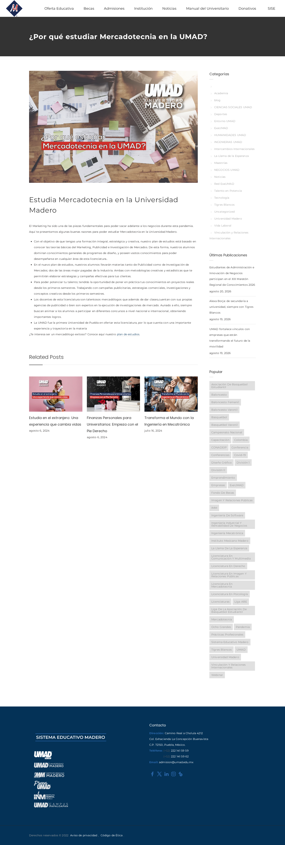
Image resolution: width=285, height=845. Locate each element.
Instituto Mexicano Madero (229, 540)
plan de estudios (128, 334)
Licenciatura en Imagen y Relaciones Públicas (229, 575)
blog (217, 100)
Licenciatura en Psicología (229, 594)
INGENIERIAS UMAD (228, 142)
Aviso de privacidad (83, 835)
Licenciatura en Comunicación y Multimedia (231, 557)
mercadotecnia (221, 619)
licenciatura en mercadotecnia (221, 585)
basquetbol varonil (224, 425)
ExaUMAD (221, 128)
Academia (221, 93)
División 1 (243, 462)
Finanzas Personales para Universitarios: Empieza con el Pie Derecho (112, 424)
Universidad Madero (228, 218)
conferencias (220, 455)
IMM (214, 508)
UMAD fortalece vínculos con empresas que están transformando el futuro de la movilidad (229, 337)
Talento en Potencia (228, 190)
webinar (217, 675)
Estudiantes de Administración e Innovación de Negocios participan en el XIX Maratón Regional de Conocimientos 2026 (232, 276)
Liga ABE (240, 601)
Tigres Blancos (224, 204)
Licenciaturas (220, 601)
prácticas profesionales (227, 634)
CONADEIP (219, 447)
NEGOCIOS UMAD (226, 170)
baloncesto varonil (224, 409)
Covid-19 (240, 455)
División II (218, 470)
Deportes (220, 114)
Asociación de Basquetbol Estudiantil (229, 386)
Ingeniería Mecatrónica (227, 533)
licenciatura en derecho (228, 566)
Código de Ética (112, 835)
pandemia (243, 627)
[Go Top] (278, 836)
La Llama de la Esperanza (231, 156)
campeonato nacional (226, 432)
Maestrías (220, 163)
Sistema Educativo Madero (230, 642)
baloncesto (219, 394)
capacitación (220, 440)
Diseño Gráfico (221, 462)
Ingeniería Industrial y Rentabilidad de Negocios (229, 524)
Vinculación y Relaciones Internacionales (228, 666)
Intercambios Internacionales (234, 149)
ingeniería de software (227, 515)
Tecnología (221, 197)
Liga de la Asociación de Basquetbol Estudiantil (229, 610)
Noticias (219, 177)
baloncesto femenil (225, 402)
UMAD (241, 649)
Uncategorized (224, 211)
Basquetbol (219, 417)
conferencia (239, 447)
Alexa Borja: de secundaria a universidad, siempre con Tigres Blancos (231, 306)
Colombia (241, 440)
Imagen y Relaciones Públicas (232, 500)
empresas (218, 485)
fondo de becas (222, 492)
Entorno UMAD (224, 121)
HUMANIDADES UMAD (230, 135)
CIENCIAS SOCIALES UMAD (233, 107)
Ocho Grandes (221, 627)
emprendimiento (223, 477)
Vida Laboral (222, 225)
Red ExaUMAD (224, 184)
